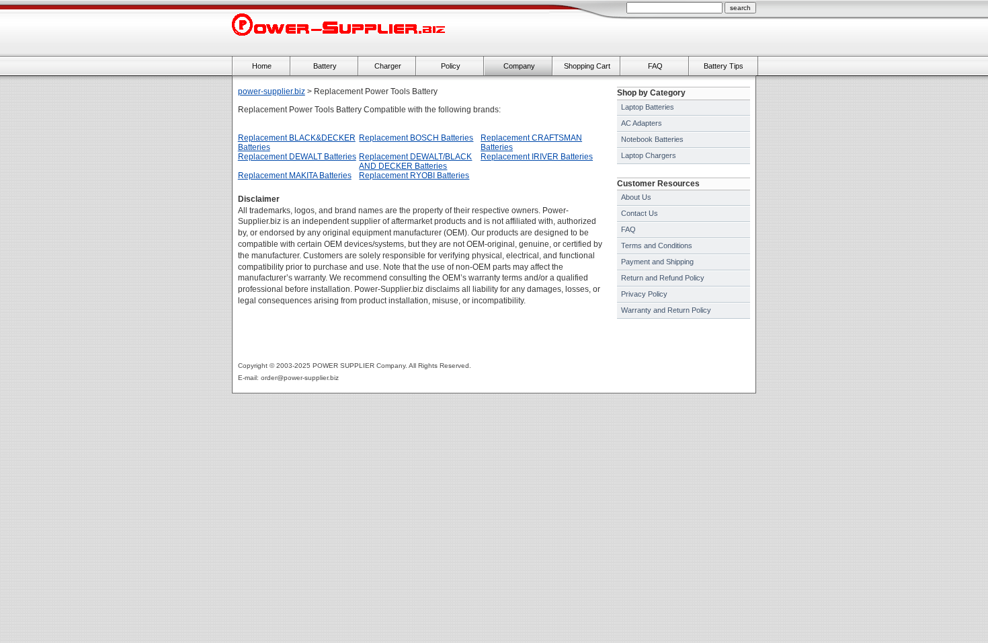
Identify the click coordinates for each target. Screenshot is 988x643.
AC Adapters (641, 123)
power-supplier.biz (271, 91)
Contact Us (639, 213)
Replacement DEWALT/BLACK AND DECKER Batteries (415, 161)
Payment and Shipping (657, 262)
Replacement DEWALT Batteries (297, 156)
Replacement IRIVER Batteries (537, 156)
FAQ (628, 229)
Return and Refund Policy (662, 278)
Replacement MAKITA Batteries (295, 175)
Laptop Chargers (648, 155)
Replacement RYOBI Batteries (414, 175)
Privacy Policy (644, 294)
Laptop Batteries (647, 107)
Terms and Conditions (656, 245)
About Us (636, 197)
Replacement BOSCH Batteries (416, 138)
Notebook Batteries (652, 139)
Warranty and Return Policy (666, 310)
